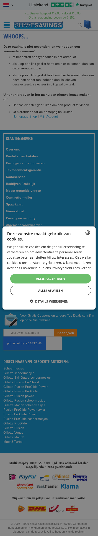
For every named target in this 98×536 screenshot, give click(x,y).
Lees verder (82, 268)
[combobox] (87, 232)
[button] (49, 301)
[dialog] (49, 268)
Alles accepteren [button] (50, 278)
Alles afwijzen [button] (50, 290)
